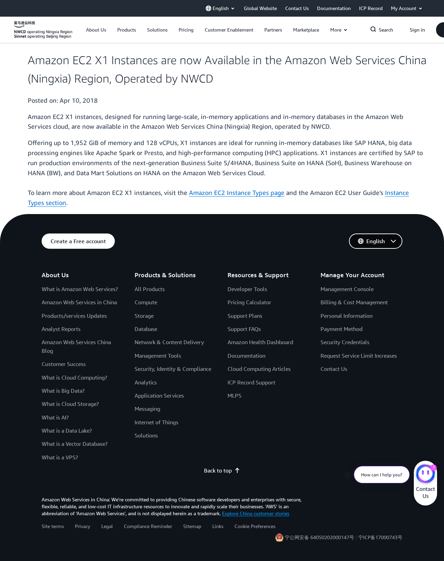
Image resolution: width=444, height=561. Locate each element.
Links (217, 526)
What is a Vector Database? (75, 443)
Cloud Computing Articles (259, 368)
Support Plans (245, 315)
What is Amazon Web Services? (80, 289)
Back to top (218, 470)
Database (146, 328)
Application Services (159, 395)
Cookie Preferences (254, 526)
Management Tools (158, 355)
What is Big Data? (63, 390)
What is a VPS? (60, 457)
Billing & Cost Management (354, 302)
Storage (144, 315)
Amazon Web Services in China (79, 302)
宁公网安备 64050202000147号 (319, 537)
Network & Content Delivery (169, 342)
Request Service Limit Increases (359, 355)
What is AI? (55, 417)
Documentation (246, 355)
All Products (150, 289)
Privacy (82, 526)
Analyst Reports (61, 328)
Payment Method (341, 328)
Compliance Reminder (148, 526)
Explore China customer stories (255, 513)
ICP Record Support (251, 382)
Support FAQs (244, 328)
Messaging (147, 408)
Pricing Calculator (249, 302)
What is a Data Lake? (67, 430)
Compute (146, 302)
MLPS (234, 395)
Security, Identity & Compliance (173, 368)
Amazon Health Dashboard (260, 342)
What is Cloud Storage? (70, 403)
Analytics (146, 382)
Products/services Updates (74, 315)
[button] (96, 30)
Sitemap (192, 526)
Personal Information (347, 315)
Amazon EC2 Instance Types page (236, 192)
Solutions (146, 435)
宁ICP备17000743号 (380, 537)
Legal (107, 526)
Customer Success (64, 363)
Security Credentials (345, 342)
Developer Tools (247, 289)
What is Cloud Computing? (74, 377)
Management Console (347, 289)
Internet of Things (156, 422)
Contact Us (334, 368)
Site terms (53, 526)
